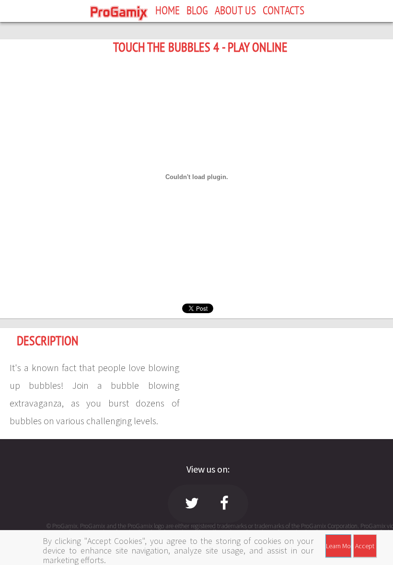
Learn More (338, 546)
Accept (364, 546)
